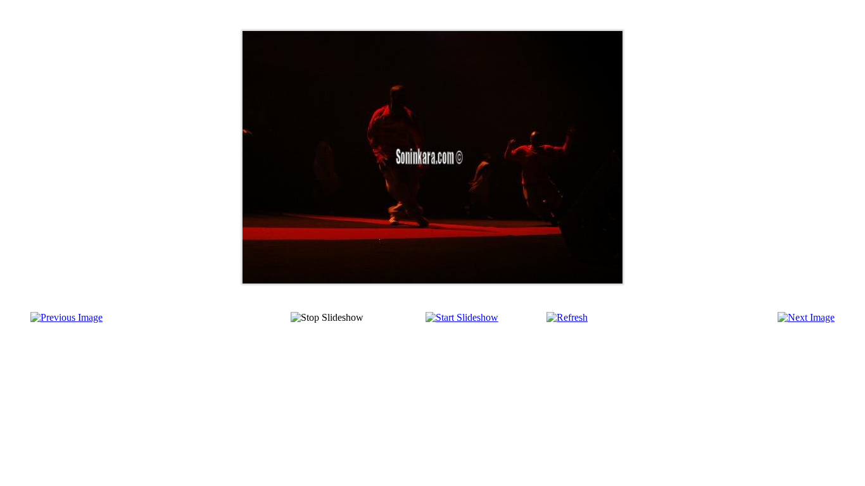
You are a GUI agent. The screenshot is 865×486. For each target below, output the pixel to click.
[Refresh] (567, 317)
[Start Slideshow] (462, 317)
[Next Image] (806, 317)
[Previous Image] (66, 317)
